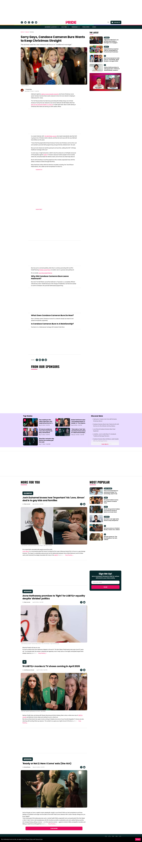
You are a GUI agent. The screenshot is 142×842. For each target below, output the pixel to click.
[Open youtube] (36, 22)
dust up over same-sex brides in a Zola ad (42, 104)
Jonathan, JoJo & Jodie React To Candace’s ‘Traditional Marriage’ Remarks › (104, 435)
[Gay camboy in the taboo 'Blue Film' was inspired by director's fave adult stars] (30, 422)
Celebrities (107, 37)
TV (24, 662)
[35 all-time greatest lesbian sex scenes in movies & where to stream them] (96, 509)
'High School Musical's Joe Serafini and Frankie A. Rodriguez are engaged (111, 41)
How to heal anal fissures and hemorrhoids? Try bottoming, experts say (111, 492)
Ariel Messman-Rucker (29, 670)
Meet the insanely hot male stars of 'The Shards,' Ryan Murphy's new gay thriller (111, 59)
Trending (75, 27)
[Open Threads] (29, 22)
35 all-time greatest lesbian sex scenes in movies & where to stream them (112, 510)
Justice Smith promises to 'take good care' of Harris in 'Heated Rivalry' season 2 (112, 69)
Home (22, 32)
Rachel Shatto (27, 767)
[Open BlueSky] (25, 22)
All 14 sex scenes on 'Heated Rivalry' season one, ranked (112, 528)
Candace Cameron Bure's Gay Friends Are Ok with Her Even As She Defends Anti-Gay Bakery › (106, 425)
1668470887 (38, 209)
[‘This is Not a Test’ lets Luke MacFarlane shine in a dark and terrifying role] (62, 432)
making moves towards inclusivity (50, 94)
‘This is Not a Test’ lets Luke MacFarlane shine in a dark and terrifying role (78, 431)
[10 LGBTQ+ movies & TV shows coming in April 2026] (54, 691)
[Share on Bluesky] (46, 360)
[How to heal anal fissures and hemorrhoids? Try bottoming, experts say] (96, 491)
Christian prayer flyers (44, 270)
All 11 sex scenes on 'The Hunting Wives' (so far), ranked (110, 538)
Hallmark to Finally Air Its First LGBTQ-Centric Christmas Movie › (105, 420)
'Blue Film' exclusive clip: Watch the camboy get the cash (46, 440)
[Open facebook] (22, 22)
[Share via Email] (40, 360)
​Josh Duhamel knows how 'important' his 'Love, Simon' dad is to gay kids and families (53, 499)
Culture (64, 27)
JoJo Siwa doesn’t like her (45, 273)
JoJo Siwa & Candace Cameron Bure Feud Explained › (104, 430)
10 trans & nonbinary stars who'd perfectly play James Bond (45, 430)
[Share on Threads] (43, 360)
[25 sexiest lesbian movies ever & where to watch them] (96, 500)
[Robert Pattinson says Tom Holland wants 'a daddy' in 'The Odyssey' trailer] (62, 422)
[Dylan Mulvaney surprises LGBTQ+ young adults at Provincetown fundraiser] (96, 49)
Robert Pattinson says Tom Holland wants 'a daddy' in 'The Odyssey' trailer (78, 422)
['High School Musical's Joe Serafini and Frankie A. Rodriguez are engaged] (96, 40)
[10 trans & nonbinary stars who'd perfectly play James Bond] (30, 432)
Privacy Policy (29, 839)
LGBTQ (45, 154)
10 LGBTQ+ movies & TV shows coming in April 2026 (51, 666)
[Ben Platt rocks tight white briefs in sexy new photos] (96, 518)
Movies (32, 32)
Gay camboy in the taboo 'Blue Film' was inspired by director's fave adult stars (45, 422)
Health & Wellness (108, 488)
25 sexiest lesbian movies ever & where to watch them (111, 501)
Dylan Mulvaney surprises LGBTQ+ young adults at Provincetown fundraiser (111, 50)
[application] (105, 82)
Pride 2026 (85, 27)
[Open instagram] (32, 22)
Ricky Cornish (27, 504)
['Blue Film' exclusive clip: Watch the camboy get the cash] (30, 441)
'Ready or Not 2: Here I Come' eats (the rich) (46, 763)
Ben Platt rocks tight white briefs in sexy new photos (111, 519)
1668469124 (38, 169)
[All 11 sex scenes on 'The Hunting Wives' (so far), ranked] (96, 537)
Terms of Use (39, 839)
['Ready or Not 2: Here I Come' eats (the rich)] (54, 789)
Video (94, 27)
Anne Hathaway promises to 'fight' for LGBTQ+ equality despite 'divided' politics (53, 597)
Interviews (28, 591)
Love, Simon (25, 551)
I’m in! (105, 587)
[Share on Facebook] (37, 360)
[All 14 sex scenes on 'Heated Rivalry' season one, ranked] (96, 528)
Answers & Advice (51, 27)
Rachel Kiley (29, 89)
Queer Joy (106, 46)
